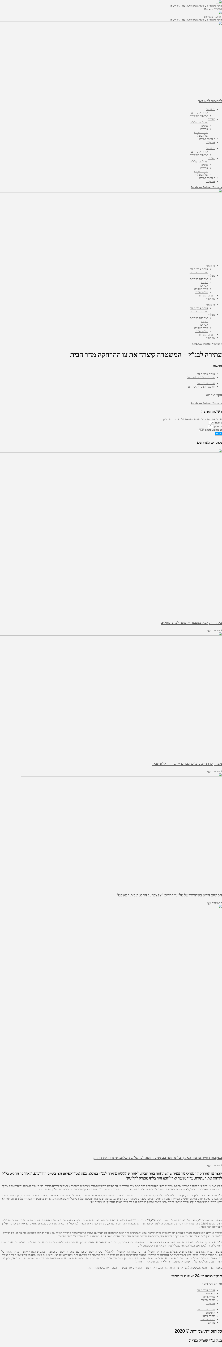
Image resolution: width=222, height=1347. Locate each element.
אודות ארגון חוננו (199, 112)
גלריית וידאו (209, 1296)
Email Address (213, 429)
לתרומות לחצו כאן (210, 101)
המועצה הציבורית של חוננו (201, 377)
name (218, 422)
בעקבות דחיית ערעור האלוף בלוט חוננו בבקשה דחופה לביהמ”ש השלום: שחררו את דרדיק (157, 1157)
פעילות (211, 119)
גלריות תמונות (207, 1300)
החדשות (210, 1293)
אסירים (204, 129)
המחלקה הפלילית (199, 122)
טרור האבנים (201, 132)
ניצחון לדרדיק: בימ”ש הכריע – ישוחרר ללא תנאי (187, 763)
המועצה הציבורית (199, 116)
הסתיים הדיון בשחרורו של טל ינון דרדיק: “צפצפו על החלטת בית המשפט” (169, 895)
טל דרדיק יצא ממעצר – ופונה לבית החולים (191, 622)
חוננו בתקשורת (207, 139)
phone (218, 426)
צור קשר (210, 142)
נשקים (204, 125)
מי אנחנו (210, 109)
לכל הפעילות (201, 135)
